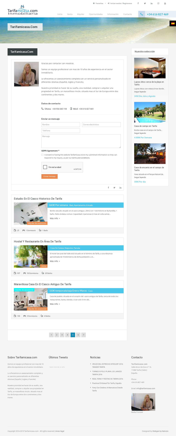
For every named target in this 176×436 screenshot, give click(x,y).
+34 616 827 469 (86, 109)
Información (113, 14)
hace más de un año (57, 367)
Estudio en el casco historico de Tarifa (38, 198)
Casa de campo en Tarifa (145, 126)
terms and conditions (81, 158)
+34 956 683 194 (59, 109)
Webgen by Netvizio (160, 431)
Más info (54, 218)
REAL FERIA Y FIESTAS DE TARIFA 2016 (107, 379)
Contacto (127, 14)
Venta (69, 14)
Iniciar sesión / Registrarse (121, 3)
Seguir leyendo (140, 92)
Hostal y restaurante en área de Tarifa (37, 241)
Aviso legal (59, 431)
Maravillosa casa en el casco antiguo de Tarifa (42, 284)
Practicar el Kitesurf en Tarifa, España (106, 383)
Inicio (59, 14)
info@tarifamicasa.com (145, 388)
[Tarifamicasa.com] (22, 11)
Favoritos (100, 3)
